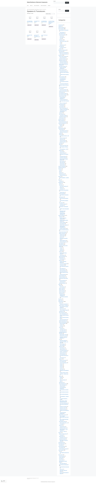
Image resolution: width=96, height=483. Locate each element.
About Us (31, 5)
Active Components (36, 5)
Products (49, 5)
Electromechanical (31, 9)
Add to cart (51, 26)
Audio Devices (37, 9)
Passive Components (43, 5)
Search (54, 1)
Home (28, 5)
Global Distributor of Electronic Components (37, 2)
